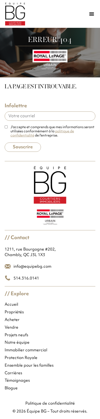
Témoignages (17, 381)
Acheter (12, 320)
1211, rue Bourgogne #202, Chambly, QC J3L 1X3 (30, 252)
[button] (91, 14)
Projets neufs (16, 335)
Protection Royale (21, 358)
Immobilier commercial (26, 350)
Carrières (13, 373)
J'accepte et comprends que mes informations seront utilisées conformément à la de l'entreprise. (52, 131)
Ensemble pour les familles (29, 366)
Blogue (11, 388)
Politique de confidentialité (50, 404)
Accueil (11, 305)
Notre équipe (17, 343)
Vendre (11, 328)
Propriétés (14, 312)
